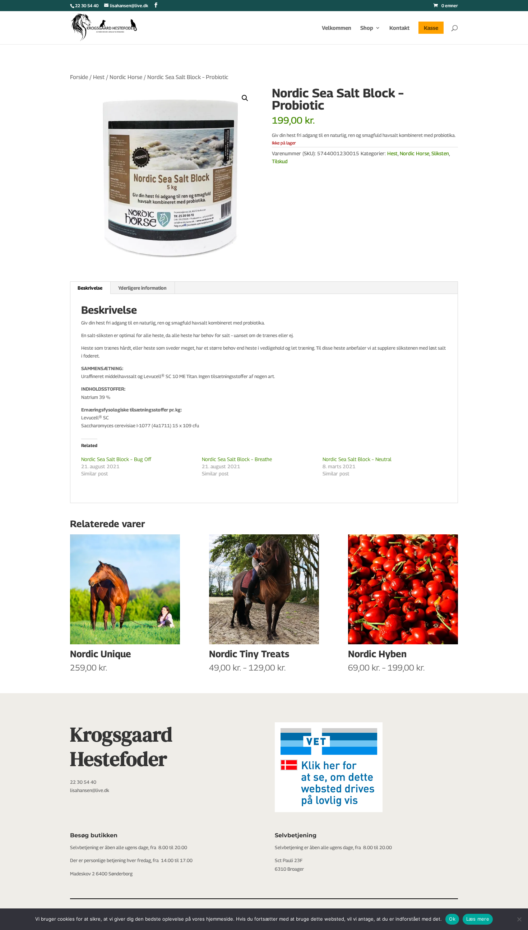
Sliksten (440, 153)
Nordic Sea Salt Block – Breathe (237, 459)
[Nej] (519, 919)
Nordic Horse (126, 77)
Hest (99, 77)
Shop (366, 28)
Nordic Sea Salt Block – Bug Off (116, 459)
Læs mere (477, 919)
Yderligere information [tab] (142, 288)
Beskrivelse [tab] (90, 288)
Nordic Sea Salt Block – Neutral (357, 459)
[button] (244, 98)
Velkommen (336, 28)
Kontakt (399, 28)
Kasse (431, 27)
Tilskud (280, 161)
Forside (79, 77)
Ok (452, 919)
